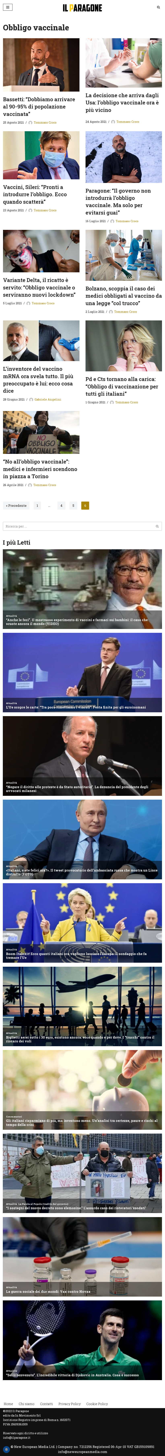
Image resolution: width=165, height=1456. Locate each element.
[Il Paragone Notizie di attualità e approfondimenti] (82, 7)
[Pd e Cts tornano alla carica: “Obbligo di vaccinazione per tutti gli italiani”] (124, 345)
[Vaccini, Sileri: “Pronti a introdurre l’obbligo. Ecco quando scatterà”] (41, 155)
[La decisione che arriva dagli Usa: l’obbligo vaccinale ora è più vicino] (124, 63)
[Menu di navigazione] (7, 7)
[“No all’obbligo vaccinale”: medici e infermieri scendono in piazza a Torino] (41, 432)
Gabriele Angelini (48, 399)
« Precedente (16, 505)
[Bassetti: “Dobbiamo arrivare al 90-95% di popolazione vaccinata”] (41, 65)
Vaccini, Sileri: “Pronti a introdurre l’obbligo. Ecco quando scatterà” (35, 194)
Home (8, 1404)
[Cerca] (158, 7)
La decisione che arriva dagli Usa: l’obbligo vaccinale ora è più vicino (122, 102)
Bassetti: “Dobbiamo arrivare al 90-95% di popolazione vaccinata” (39, 106)
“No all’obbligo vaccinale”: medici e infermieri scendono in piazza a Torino (40, 469)
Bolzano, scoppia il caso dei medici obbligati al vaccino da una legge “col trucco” (124, 296)
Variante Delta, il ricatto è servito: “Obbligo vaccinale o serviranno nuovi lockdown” (39, 287)
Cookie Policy (97, 1404)
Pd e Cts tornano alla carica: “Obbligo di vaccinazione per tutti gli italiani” (122, 386)
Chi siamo (26, 1404)
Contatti (46, 1404)
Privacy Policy (70, 1404)
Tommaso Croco (45, 122)
